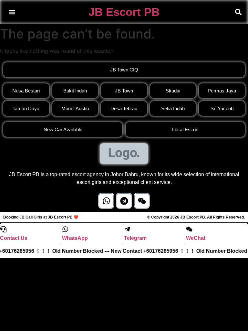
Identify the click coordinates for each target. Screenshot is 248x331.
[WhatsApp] (65, 229)
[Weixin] (142, 201)
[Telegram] (124, 201)
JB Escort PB (124, 11)
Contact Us (13, 238)
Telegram (135, 238)
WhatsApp (75, 238)
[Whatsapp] (106, 201)
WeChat (195, 238)
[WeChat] (189, 229)
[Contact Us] (3, 229)
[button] (11, 11)
